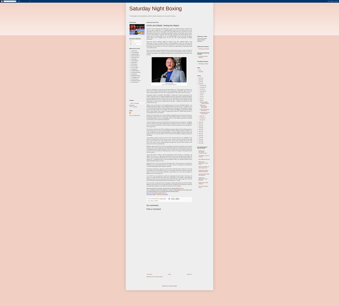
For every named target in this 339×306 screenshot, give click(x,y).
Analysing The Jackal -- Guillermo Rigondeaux (204, 171)
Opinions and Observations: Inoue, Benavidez (203, 179)
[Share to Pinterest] (178, 199)
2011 (200, 143)
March (201, 116)
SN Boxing (158, 194)
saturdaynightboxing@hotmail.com (158, 193)
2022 (200, 122)
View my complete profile (134, 115)
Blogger (175, 286)
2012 (200, 141)
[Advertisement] (169, 261)
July (201, 94)
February (202, 117)
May (201, 98)
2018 (200, 129)
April (201, 100)
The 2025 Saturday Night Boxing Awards (204, 175)
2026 (200, 78)
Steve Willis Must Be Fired (204, 159)
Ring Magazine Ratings (203, 63)
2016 (200, 133)
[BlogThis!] (173, 199)
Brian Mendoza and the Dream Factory (205, 113)
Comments (133, 43)
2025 (200, 79)
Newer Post (149, 274)
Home (169, 274)
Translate (135, 106)
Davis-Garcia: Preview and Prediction (204, 110)
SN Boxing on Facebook (204, 48)
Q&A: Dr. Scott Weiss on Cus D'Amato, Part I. (204, 167)
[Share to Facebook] (177, 199)
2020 (200, 125)
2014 (200, 137)
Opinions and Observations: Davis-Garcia (203, 106)
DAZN (152, 200)
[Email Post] (169, 198)
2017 (200, 131)
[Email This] (172, 199)
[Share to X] (175, 199)
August (201, 92)
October (202, 89)
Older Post (189, 274)
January (202, 119)
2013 (200, 139)
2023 (200, 83)
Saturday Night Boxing (155, 8)
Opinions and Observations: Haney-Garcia (203, 163)
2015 (200, 135)
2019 (200, 127)
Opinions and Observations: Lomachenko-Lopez (203, 152)
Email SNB (201, 71)
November (202, 87)
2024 (200, 81)
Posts (132, 41)
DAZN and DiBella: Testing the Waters (204, 103)
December (202, 85)
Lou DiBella (155, 200)
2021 (200, 124)
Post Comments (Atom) (157, 276)
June (201, 96)
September (202, 91)
